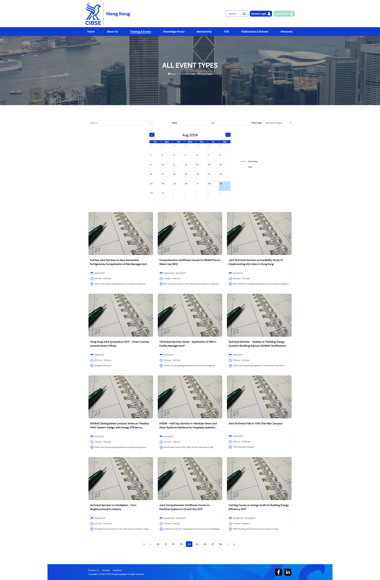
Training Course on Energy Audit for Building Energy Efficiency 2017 (258, 507)
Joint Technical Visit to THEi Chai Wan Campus (255, 423)
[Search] (244, 13)
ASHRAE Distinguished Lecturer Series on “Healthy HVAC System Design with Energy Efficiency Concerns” (119, 425)
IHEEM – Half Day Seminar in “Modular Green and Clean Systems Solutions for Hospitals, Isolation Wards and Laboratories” (188, 425)
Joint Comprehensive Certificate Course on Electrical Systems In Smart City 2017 (184, 507)
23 (181, 544)
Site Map (106, 570)
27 (212, 544)
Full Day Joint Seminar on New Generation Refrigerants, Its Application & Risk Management (118, 262)
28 (220, 544)
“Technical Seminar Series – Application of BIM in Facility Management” (187, 343)
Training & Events (187, 73)
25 (197, 544)
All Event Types (205, 73)
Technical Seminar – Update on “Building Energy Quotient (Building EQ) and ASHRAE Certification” (257, 343)
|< (144, 544)
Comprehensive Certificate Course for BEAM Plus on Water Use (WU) (189, 262)
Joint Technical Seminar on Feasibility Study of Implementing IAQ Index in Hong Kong (255, 262)
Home (173, 73)
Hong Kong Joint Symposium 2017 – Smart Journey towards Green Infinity (119, 343)
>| (234, 544)
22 (173, 544)
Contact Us (93, 570)
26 (205, 544)
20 (158, 544)
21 (166, 544)
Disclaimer (117, 570)
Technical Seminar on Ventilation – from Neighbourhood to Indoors (113, 507)
